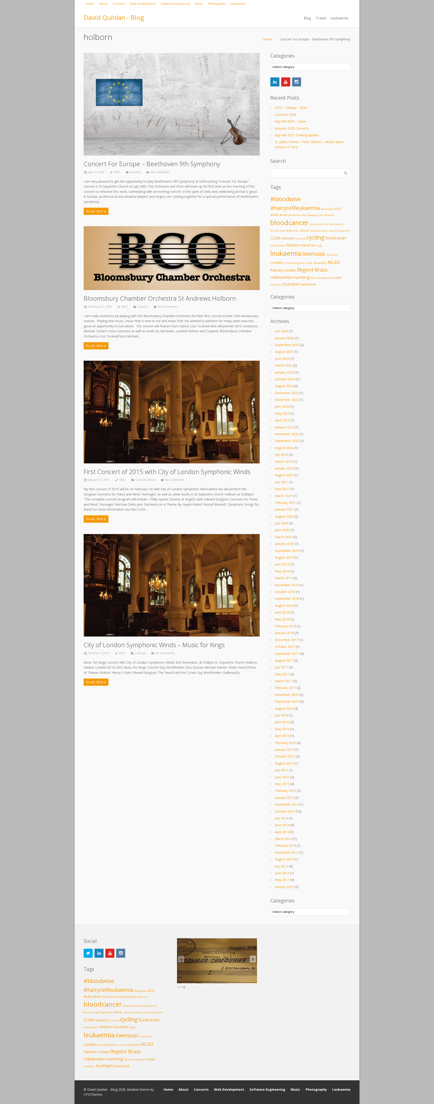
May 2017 (282, 674)
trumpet (291, 284)
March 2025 (283, 365)
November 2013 (287, 852)
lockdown (332, 254)
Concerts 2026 (285, 114)
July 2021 (281, 482)
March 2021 (283, 496)
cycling (315, 237)
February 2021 (285, 502)
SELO (314, 277)
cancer (304, 230)
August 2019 (284, 557)
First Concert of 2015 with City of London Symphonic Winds (167, 471)
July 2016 (281, 715)
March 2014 (283, 839)
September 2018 (287, 598)
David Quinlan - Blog (114, 17)
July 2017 (281, 667)
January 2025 (284, 372)
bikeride (329, 215)
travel (337, 277)
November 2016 (287, 695)
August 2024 (284, 386)
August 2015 (284, 763)
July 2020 (281, 523)
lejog (319, 245)
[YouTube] (285, 81)
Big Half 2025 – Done (290, 121)
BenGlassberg (310, 215)
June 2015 (282, 777)
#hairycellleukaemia (295, 208)
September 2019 (287, 551)
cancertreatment (339, 230)
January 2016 (284, 749)
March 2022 (283, 461)
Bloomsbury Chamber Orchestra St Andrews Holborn (160, 298)
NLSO (334, 262)
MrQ (117, 172)
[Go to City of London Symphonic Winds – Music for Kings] (172, 585)
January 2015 (284, 797)
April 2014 (282, 832)
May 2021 (282, 489)
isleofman (308, 245)
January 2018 (284, 633)
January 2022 (284, 468)
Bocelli (274, 230)
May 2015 (282, 784)
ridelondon (281, 277)
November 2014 (287, 804)
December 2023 (286, 393)
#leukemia (327, 209)
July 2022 (281, 454)
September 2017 (287, 653)
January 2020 (284, 544)
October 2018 (285, 592)
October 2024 (285, 379)
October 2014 (285, 811)
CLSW (275, 238)
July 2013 (281, 866)
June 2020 (282, 530)
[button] (253, 959)
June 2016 (282, 722)
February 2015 (285, 790)
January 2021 (284, 509)
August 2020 (284, 516)
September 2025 (287, 345)
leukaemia (286, 253)
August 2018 (284, 605)
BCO (338, 209)
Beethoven (295, 215)
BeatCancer (279, 215)
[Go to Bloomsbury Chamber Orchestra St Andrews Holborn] (172, 258)
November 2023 (287, 399)
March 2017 (283, 681)
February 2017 (285, 688)
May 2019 (282, 571)
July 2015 (281, 770)
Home (267, 39)
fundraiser (336, 238)
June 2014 (282, 825)
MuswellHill (320, 263)
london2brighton (295, 263)
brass (282, 230)
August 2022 (284, 448)
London (277, 262)
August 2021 (284, 475)
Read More (96, 211)
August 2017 (284, 660)
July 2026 (281, 331)
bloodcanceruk (319, 224)
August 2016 (284, 708)
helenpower (277, 245)
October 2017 (285, 646)
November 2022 (287, 434)
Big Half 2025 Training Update (297, 135)
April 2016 (282, 736)
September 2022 (287, 441)
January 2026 (284, 338)
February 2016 (285, 743)
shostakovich (325, 277)
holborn (293, 245)
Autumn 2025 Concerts (292, 128)
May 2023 (282, 413)
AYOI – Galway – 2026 (291, 107)
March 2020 (283, 537)
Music (151, 480)
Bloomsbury (336, 224)
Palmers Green (283, 270)
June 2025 (282, 358)
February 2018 (285, 626)
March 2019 (283, 578)
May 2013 (282, 880)
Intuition (133, 1089)
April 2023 (282, 420)
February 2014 (285, 845)
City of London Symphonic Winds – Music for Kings (154, 644)
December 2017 (286, 640)
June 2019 (282, 564)
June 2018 (282, 612)
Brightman (292, 230)
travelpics (276, 284)
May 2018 (282, 619)
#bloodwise (285, 199)
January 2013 (284, 887)
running (302, 277)
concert (287, 238)
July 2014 (281, 818)
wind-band (308, 284)
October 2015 (285, 756)
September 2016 (287, 701)
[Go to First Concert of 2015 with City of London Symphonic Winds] (172, 412)
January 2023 (284, 427)
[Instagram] (296, 81)
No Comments (160, 172)
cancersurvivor (319, 230)
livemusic (314, 253)
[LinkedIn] (274, 81)
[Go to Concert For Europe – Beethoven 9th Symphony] (172, 104)
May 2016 (282, 729)
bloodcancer (289, 222)
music (309, 263)
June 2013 (282, 873)
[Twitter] (88, 953)
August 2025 (284, 351)
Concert (135, 172)
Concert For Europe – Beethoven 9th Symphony (152, 163)
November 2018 (287, 585)
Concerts (300, 238)
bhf (321, 215)
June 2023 (282, 406)
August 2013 (284, 859)
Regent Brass (312, 269)
